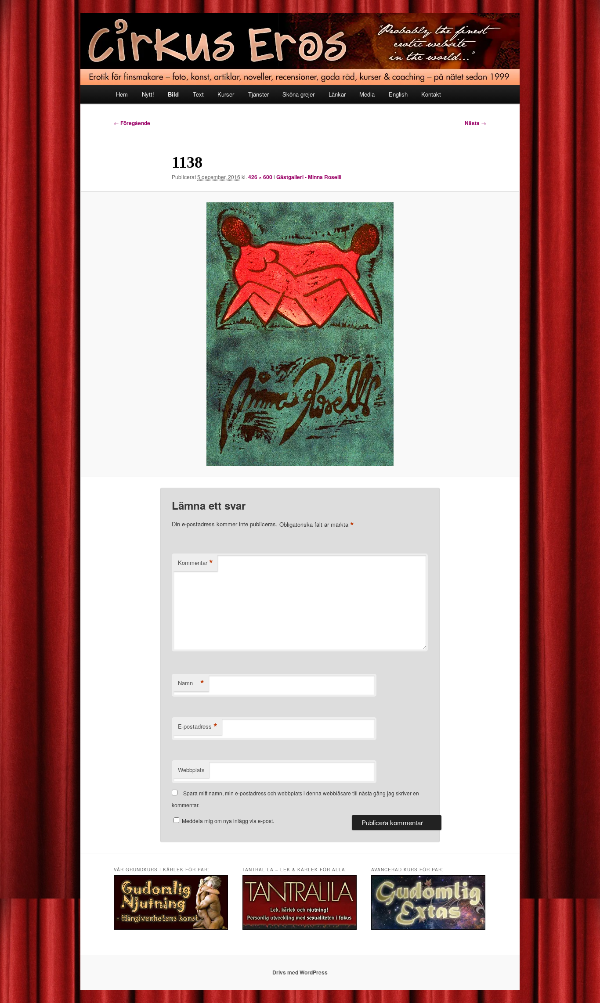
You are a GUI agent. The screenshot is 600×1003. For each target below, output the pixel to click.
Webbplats (191, 770)
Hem (122, 94)
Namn (191, 683)
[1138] (300, 334)
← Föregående (132, 123)
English (398, 94)
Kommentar (195, 563)
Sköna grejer (298, 94)
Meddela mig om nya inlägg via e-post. (228, 820)
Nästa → (475, 123)
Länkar (337, 94)
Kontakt (431, 94)
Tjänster (258, 94)
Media (367, 94)
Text (198, 94)
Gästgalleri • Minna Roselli (308, 177)
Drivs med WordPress (300, 972)
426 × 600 (260, 177)
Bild (173, 94)
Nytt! (148, 94)
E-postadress (197, 726)
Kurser (225, 94)
